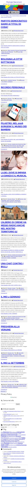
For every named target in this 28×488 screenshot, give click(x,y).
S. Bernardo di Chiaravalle (18, 355)
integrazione (17, 200)
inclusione (12, 200)
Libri (13, 353)
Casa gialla (18, 145)
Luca (4, 439)
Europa (24, 434)
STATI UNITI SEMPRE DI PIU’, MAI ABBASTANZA (12, 418)
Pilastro (18, 147)
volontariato (13, 257)
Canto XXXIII (20, 353)
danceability (4, 200)
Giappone (13, 436)
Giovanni (18, 436)
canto (25, 199)
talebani (24, 385)
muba (22, 145)
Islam (25, 384)
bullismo (22, 288)
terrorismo (3, 320)
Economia (22, 15)
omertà (9, 289)
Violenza (3, 291)
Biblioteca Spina (8, 145)
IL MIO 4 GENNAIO (10, 296)
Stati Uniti (5, 445)
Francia (3, 436)
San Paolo (11, 443)
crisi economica (3, 433)
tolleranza (10, 387)
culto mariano (15, 354)
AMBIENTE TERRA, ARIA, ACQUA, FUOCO (11, 415)
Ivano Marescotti (4, 100)
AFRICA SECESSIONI (7, 414)
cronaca (7, 433)
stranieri (9, 257)
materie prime (12, 439)
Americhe (14, 15)
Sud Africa (11, 445)
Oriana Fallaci (9, 385)
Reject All (14, 485)
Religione (9, 17)
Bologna (18, 15)
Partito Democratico (5, 53)
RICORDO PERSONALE (13, 87)
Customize (14, 481)
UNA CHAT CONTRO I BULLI (12, 265)
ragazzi (13, 289)
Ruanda (2, 443)
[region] (14, 476)
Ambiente (10, 80)
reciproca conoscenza (17, 385)
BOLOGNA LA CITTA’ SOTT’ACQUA (11, 60)
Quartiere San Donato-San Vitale (19, 144)
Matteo (16, 439)
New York (4, 385)
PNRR (21, 147)
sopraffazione (21, 289)
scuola (10, 100)
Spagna (20, 443)
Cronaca (13, 288)
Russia (6, 443)
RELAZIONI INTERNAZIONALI (9, 421)
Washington (15, 387)
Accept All (14, 478)
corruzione (21, 432)
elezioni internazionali (9, 434)
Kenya (2, 439)
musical (15, 201)
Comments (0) (4, 55)
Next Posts (3, 391)
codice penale (4, 289)
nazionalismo (21, 439)
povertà (17, 440)
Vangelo (4, 447)
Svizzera (14, 445)
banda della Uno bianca (10, 318)
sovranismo (16, 443)
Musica (13, 199)
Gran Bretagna (5, 438)
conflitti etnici (14, 432)
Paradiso (11, 355)
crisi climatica (4, 81)
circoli (19, 51)
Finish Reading (13, 46)
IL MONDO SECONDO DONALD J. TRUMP (16, 451)
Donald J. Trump (17, 433)
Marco (7, 439)
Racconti (5, 17)
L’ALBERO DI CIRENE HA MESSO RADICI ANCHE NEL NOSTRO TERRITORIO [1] (13, 227)
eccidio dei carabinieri (6, 319)
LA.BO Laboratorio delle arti (7, 201)
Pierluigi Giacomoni (14, 2)
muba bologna (4, 147)
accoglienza (7, 256)
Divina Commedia (5, 355)
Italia (25, 15)
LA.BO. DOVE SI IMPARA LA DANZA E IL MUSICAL (14, 174)
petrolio (13, 440)
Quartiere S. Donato (19, 319)
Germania (9, 436)
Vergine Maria (4, 357)
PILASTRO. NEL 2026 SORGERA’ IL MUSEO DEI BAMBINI (14, 126)
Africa (10, 15)
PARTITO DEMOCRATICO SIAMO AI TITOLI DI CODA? (14, 24)
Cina (10, 432)
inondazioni (10, 81)
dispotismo (11, 433)
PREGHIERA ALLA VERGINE (10, 328)
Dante (20, 354)
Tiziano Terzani (4, 387)
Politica (2, 17)
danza (8, 200)
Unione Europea (21, 445)
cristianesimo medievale (6, 354)
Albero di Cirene (14, 256)
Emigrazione (20, 434)
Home (7, 15)
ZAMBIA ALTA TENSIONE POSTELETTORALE (12, 411)
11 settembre (21, 384)
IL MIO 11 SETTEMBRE (12, 363)
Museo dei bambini (12, 147)
